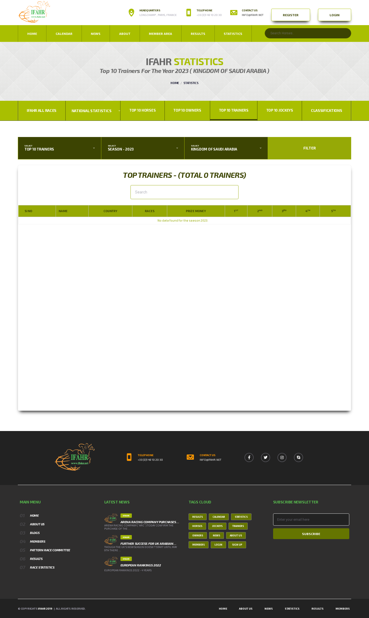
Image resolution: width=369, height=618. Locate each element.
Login (335, 15)
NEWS (95, 33)
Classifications (326, 110)
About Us (37, 524)
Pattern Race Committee (50, 550)
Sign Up (237, 544)
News (216, 535)
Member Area (160, 33)
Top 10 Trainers (234, 110)
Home (32, 33)
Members (37, 541)
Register (290, 15)
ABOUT (124, 33)
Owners (197, 535)
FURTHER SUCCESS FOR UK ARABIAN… (148, 543)
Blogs (34, 533)
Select (28, 146)
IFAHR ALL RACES (41, 110)
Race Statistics (42, 567)
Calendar (64, 33)
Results (198, 33)
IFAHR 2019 (45, 608)
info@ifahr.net (252, 14)
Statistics (233, 33)
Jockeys (217, 526)
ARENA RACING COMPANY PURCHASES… (149, 522)
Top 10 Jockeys (279, 110)
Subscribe (311, 534)
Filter (309, 148)
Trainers (238, 526)
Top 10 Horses (142, 110)
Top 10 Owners (187, 110)
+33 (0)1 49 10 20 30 (150, 459)
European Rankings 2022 (140, 565)
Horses (197, 526)
